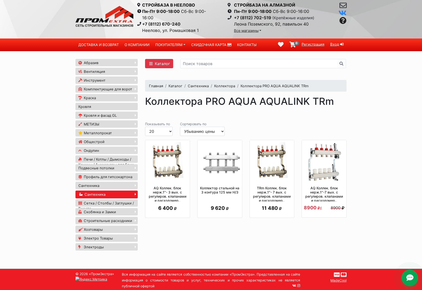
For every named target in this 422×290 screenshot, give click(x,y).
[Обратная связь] (343, 6)
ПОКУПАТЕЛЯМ (168, 45)
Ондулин (91, 150)
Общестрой (94, 142)
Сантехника (88, 186)
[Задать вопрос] (343, 21)
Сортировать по (193, 124)
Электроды (93, 247)
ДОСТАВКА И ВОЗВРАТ (98, 45)
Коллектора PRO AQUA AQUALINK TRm (275, 86)
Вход (334, 44)
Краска (89, 98)
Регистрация (313, 44)
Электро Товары (98, 238)
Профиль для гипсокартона (107, 177)
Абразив (90, 63)
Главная (156, 86)
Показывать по (157, 124)
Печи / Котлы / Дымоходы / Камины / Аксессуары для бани (106, 162)
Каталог (162, 63)
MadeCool (338, 280)
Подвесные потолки (96, 168)
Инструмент (94, 80)
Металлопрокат (97, 133)
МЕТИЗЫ (91, 124)
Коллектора (224, 86)
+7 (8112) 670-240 (161, 24)
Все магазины (246, 30)
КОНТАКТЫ (246, 45)
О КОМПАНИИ (137, 45)
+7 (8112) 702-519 (252, 17)
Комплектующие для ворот (107, 89)
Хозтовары (93, 229)
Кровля (84, 107)
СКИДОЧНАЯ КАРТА (209, 45)
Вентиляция (94, 71)
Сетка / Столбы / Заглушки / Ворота (106, 206)
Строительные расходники (107, 221)
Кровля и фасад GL (100, 115)
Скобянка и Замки (99, 212)
